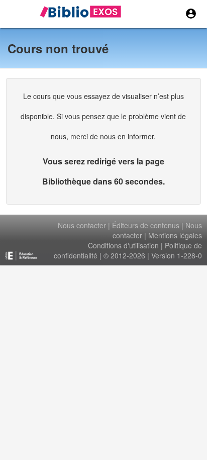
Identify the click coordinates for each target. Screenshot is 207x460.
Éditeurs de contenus (145, 225)
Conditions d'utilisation (123, 245)
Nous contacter (82, 225)
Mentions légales (175, 235)
